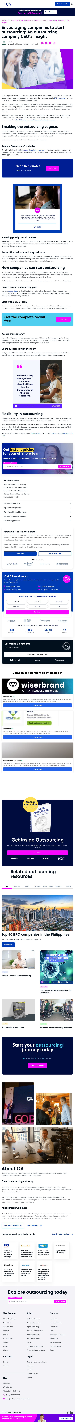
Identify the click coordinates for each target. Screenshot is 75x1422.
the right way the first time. (17, 723)
